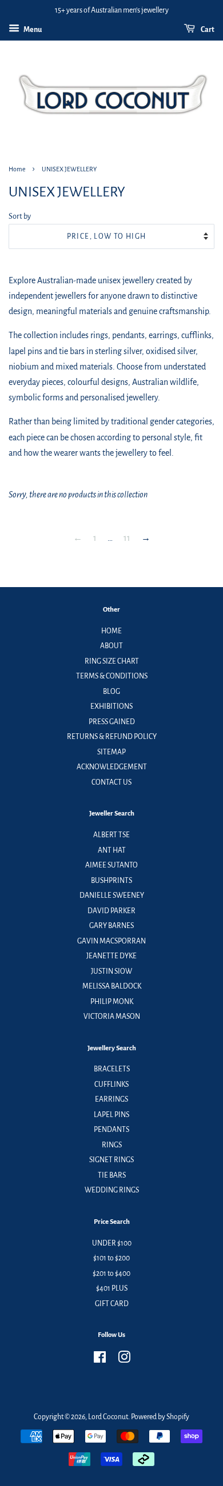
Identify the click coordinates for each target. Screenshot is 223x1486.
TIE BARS (112, 1175)
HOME (111, 631)
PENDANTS (111, 1130)
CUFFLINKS (111, 1085)
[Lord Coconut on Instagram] (124, 1360)
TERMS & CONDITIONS (112, 676)
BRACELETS (112, 1069)
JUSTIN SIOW (111, 971)
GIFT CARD (112, 1304)
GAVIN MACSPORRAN (111, 941)
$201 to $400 (111, 1274)
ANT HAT (112, 850)
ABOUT (111, 646)
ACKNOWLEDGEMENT (112, 767)
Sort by (20, 216)
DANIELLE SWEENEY (111, 895)
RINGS (112, 1145)
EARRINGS (111, 1099)
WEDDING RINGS (112, 1190)
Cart (207, 30)
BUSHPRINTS (111, 881)
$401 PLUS (112, 1288)
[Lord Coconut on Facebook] (99, 1360)
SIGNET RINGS (111, 1160)
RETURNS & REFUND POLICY (112, 737)
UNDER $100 (112, 1243)
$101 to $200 (111, 1258)
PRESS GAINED (112, 722)
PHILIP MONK (111, 1002)
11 (127, 538)
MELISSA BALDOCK (111, 986)
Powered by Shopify (160, 1417)
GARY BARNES (111, 926)
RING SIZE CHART (112, 661)
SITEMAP (111, 752)
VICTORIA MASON (111, 1017)
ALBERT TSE (111, 835)
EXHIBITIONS (111, 706)
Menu (32, 30)
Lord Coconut (108, 1417)
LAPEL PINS (111, 1115)
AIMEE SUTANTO (111, 865)
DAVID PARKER (111, 911)
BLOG (111, 692)
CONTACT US (111, 782)
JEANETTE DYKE (111, 956)
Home (17, 169)
